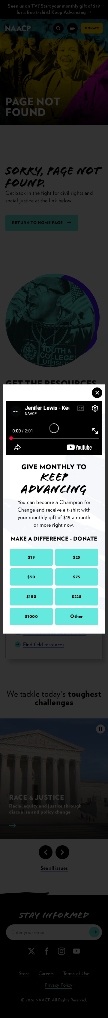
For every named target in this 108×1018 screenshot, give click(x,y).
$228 (76, 596)
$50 (31, 577)
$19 (31, 557)
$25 (76, 557)
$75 (76, 577)
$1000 (31, 616)
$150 (31, 596)
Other (76, 616)
